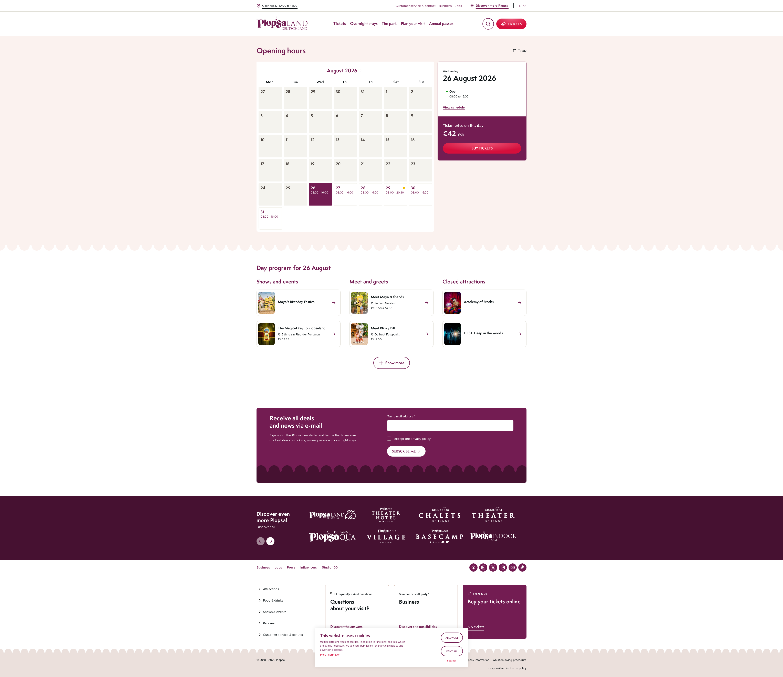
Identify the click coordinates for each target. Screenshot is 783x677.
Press (291, 567)
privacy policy (421, 439)
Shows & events (274, 612)
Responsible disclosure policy (507, 668)
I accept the (412, 439)
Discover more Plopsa (492, 5)
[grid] (345, 153)
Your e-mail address (400, 416)
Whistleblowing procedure (509, 660)
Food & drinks (273, 600)
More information (330, 654)
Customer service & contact (416, 5)
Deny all (452, 651)
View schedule (454, 107)
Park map (269, 623)
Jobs (458, 5)
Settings (452, 660)
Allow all (452, 637)
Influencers (308, 567)
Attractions (271, 589)
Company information (475, 660)
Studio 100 (330, 567)
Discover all (266, 526)
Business (445, 5)
